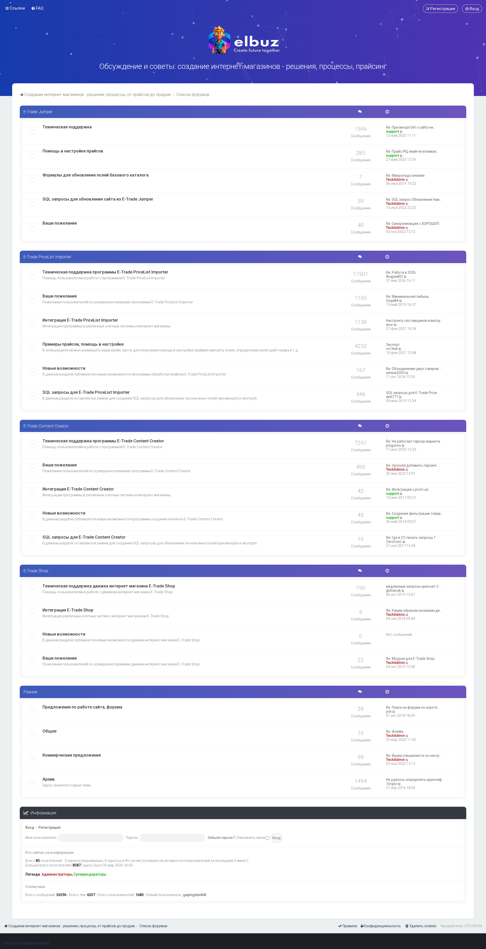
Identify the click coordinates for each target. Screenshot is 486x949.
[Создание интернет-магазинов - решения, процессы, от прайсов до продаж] (243, 39)
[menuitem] (37, 8)
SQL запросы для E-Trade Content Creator (84, 537)
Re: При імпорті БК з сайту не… (411, 127)
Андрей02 (394, 276)
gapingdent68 (194, 895)
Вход (29, 827)
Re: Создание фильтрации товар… (414, 513)
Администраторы (57, 874)
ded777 (392, 397)
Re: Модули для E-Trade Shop (410, 659)
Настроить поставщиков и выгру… (414, 321)
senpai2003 (395, 373)
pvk (389, 711)
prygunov (393, 445)
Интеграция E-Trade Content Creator (78, 488)
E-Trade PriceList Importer (47, 256)
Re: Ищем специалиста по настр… (414, 756)
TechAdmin (395, 179)
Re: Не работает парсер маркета (413, 441)
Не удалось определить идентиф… (415, 780)
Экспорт (393, 345)
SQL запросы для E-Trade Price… (412, 393)
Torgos (391, 784)
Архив (49, 779)
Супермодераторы (90, 874)
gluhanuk (393, 590)
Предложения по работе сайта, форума (82, 706)
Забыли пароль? (221, 838)
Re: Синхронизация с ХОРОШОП (412, 224)
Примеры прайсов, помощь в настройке (83, 344)
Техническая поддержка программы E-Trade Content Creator (103, 440)
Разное (30, 691)
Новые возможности (64, 368)
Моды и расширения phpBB (26, 943)
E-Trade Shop (36, 570)
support (392, 131)
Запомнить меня (251, 838)
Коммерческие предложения (72, 755)
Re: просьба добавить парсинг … (413, 465)
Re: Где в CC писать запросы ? (410, 538)
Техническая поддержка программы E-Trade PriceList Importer (105, 271)
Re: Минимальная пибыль (407, 296)
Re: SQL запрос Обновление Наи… (414, 199)
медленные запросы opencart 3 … (413, 586)
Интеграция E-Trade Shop (68, 609)
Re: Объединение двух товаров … (414, 369)
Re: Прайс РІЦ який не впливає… (412, 151)
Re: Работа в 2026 (401, 272)
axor (389, 325)
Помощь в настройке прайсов (73, 150)
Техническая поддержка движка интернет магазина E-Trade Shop (109, 585)
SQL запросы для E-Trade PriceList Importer (86, 392)
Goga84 (392, 301)
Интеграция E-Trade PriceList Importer (80, 320)
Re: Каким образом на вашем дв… (414, 610)
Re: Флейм (394, 731)
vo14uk (392, 349)
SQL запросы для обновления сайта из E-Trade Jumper (98, 199)
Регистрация (49, 827)
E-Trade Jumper (38, 111)
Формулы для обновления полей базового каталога (96, 174)
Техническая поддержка (67, 126)
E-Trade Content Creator (46, 425)
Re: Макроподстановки (405, 175)
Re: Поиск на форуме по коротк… (413, 707)
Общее (49, 731)
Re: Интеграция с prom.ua (407, 489)
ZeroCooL (394, 542)
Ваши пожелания (60, 223)
